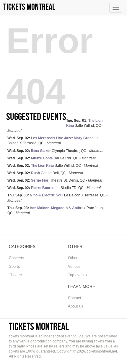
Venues (74, 266)
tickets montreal (39, 326)
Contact (74, 298)
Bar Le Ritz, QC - (51, 158)
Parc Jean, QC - (55, 210)
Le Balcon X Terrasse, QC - (53, 140)
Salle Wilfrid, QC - (55, 125)
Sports (14, 266)
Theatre (15, 275)
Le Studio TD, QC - (54, 188)
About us (75, 306)
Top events (77, 275)
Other (72, 258)
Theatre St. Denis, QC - (54, 180)
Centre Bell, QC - (45, 173)
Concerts (16, 258)
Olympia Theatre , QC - (55, 151)
